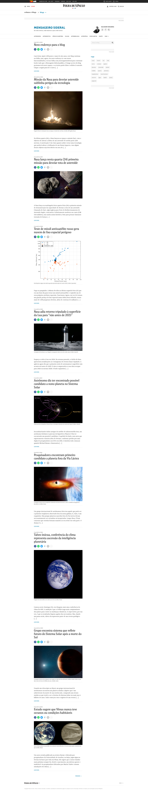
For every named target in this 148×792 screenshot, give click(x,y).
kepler (105, 77)
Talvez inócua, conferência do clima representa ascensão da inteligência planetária (55, 538)
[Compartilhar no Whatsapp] (38, 49)
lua (103, 60)
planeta (94, 67)
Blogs (42, 12)
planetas (106, 71)
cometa (99, 64)
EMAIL (116, 1)
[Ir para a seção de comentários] (48, 49)
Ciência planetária (57, 36)
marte (98, 60)
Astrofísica (84, 36)
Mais (106, 36)
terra (93, 64)
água (100, 77)
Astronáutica (47, 36)
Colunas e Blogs (30, 12)
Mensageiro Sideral (49, 27)
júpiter (105, 64)
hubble (93, 71)
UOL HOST (50, 1)
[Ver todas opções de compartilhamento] (45, 49)
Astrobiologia (75, 36)
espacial (94, 81)
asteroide (100, 67)
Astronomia (37, 36)
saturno (94, 77)
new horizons (104, 74)
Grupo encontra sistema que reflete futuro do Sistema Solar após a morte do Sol (57, 634)
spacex (99, 71)
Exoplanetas (93, 36)
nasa (93, 60)
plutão (107, 67)
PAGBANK (57, 1)
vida (108, 60)
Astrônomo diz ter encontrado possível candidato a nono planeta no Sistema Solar (56, 384)
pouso (110, 77)
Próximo (77, 776)
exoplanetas (95, 74)
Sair (115, 6)
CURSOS (63, 1)
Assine (33, 6)
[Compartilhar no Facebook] (35, 49)
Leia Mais (36, 71)
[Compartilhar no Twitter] (41, 49)
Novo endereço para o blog (49, 44)
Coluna (67, 36)
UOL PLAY (68, 1)
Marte (101, 36)
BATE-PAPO (109, 1)
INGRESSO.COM (43, 1)
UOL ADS (74, 1)
